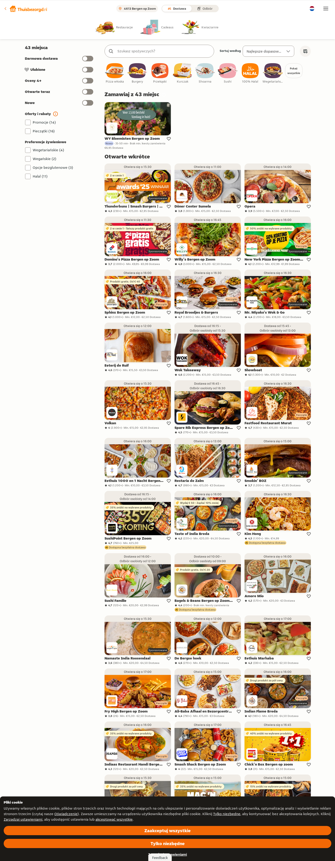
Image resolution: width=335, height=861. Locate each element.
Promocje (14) (44, 122)
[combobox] (163, 51)
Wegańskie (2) (44, 158)
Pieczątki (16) (44, 131)
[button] (25, 8)
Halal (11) (40, 176)
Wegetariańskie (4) (48, 150)
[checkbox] (115, 73)
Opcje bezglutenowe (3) (53, 167)
